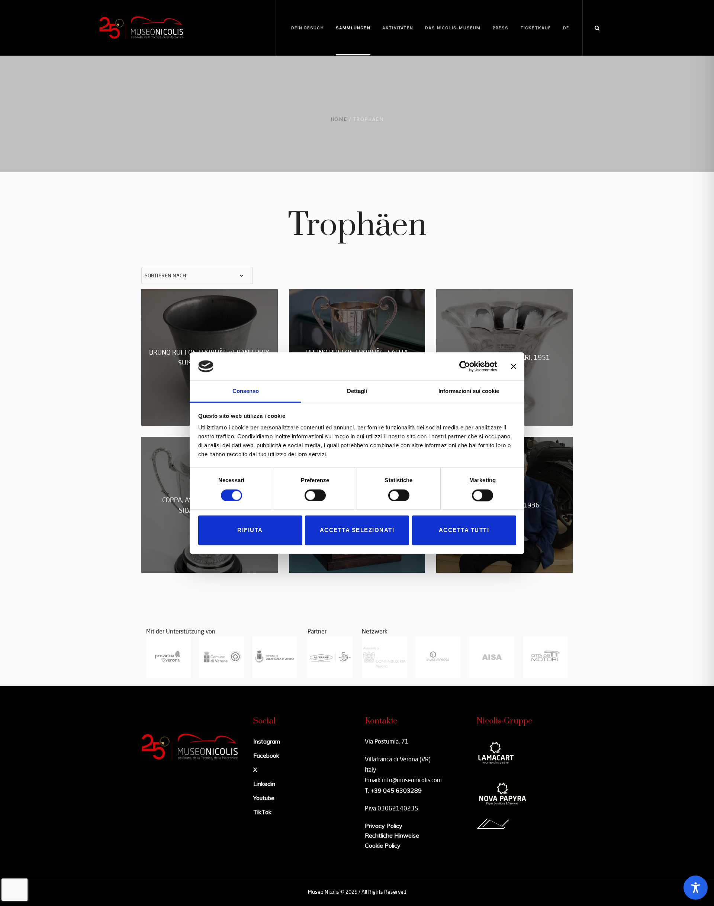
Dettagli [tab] (357, 391)
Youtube (263, 798)
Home (339, 119)
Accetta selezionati (357, 530)
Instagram (266, 741)
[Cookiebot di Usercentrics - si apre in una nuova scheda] (464, 366)
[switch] (315, 495)
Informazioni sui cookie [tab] (468, 391)
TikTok (262, 812)
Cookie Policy (383, 845)
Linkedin (264, 783)
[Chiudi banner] (513, 366)
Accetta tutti (464, 530)
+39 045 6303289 (396, 790)
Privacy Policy (383, 825)
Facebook (266, 755)
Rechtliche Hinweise (392, 835)
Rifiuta (250, 530)
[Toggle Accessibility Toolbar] (695, 887)
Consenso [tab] (245, 391)
